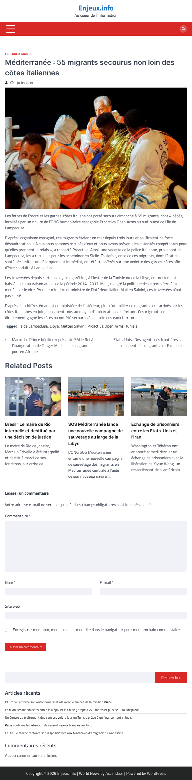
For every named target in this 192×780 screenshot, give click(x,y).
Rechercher (171, 677)
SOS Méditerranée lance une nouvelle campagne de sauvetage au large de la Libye (95, 434)
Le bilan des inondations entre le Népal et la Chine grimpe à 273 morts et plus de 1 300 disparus (72, 709)
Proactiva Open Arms (106, 326)
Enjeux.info (96, 7)
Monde (26, 54)
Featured (12, 54)
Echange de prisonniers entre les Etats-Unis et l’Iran (155, 431)
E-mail (107, 582)
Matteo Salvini (73, 326)
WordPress (156, 773)
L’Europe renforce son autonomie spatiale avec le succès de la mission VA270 (59, 701)
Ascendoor (114, 773)
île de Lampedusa (33, 326)
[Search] (183, 29)
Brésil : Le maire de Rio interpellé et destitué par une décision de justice (30, 431)
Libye (54, 326)
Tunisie (132, 326)
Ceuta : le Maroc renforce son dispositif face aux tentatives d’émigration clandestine (64, 732)
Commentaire (18, 516)
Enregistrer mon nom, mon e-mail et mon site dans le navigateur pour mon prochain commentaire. (96, 630)
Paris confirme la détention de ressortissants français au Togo (48, 725)
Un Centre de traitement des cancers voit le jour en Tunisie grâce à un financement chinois (68, 717)
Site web (12, 606)
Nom (10, 582)
